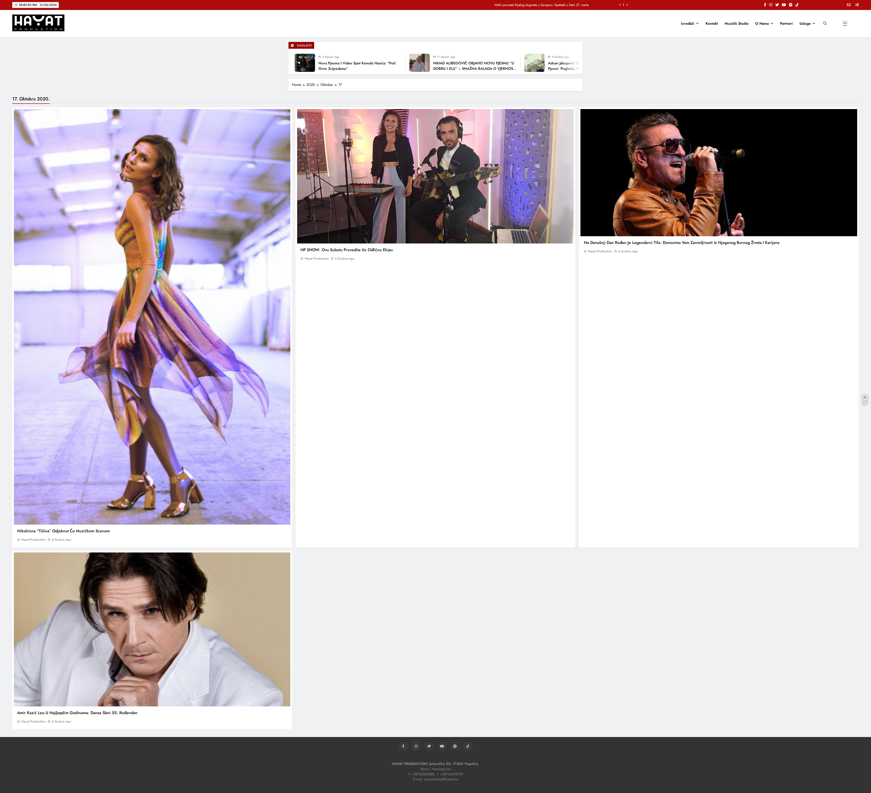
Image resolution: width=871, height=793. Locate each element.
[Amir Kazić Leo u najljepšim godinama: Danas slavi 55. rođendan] (152, 629)
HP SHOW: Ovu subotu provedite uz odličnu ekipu (347, 250)
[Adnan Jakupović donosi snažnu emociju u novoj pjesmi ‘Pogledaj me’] (488, 63)
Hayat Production (33, 539)
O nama (762, 23)
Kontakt (712, 23)
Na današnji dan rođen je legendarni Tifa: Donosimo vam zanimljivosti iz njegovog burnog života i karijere (682, 243)
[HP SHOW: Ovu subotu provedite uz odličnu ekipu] (435, 176)
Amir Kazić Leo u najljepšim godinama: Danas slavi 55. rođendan (77, 713)
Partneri (786, 23)
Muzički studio (737, 23)
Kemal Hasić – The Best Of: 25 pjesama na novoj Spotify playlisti (544, 5)
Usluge (805, 23)
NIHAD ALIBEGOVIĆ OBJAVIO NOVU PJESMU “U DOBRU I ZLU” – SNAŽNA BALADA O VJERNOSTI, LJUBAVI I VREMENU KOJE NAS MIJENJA (428, 69)
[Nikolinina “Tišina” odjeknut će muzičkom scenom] (152, 317)
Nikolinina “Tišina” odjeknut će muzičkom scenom (63, 531)
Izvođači (687, 23)
